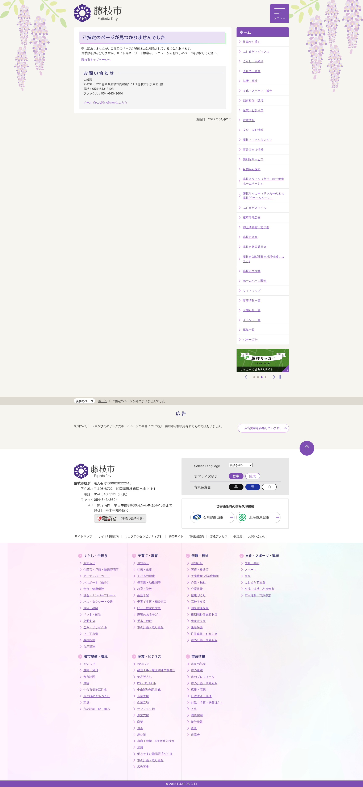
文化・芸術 (252, 563)
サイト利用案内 (108, 536)
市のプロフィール (202, 676)
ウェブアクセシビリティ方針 (144, 536)
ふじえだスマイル (254, 207)
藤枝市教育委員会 (254, 247)
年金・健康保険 (93, 588)
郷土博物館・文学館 (256, 227)
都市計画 (89, 676)
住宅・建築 (90, 608)
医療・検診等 (200, 569)
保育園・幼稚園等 (149, 582)
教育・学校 (144, 588)
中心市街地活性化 (95, 689)
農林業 (141, 734)
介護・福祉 (198, 582)
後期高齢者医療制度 (204, 614)
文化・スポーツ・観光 (257, 90)
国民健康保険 (200, 608)
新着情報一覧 (251, 300)
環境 (86, 702)
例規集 (237, 536)
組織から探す (251, 41)
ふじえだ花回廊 (255, 582)
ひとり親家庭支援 (149, 608)
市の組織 (197, 670)
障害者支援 (198, 621)
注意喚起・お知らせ (204, 633)
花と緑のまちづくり (96, 696)
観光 (248, 576)
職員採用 (197, 715)
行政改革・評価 (201, 696)
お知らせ (89, 563)
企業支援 (143, 696)
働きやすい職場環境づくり (154, 753)
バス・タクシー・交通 (98, 601)
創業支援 (143, 715)
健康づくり (198, 595)
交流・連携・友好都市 (259, 588)
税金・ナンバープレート (99, 595)
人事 (194, 709)
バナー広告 (250, 339)
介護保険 (197, 588)
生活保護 (197, 627)
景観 (86, 683)
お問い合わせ (257, 536)
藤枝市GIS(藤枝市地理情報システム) (263, 259)
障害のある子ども (149, 614)
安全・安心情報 (253, 130)
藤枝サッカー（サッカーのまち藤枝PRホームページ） (263, 195)
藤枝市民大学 (251, 271)
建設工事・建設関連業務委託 (156, 670)
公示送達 (89, 646)
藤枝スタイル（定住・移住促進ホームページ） (263, 181)
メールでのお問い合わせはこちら (105, 102)
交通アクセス (219, 536)
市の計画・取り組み (150, 627)
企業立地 (143, 702)
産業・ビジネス (253, 110)
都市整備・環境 (253, 100)
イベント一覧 (251, 320)
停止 (280, 377)
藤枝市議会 (250, 237)
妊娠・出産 (144, 569)
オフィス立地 (146, 709)
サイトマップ (251, 290)
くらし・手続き (253, 61)
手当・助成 (144, 621)
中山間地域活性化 (149, 689)
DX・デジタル (146, 683)
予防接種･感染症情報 (205, 576)
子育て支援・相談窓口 (152, 601)
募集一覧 (249, 329)
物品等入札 (144, 676)
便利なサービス (253, 159)
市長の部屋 (198, 664)
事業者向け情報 (253, 149)
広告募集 (143, 766)
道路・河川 (90, 670)
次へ (274, 377)
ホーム (245, 32)
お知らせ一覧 (251, 310)
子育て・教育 (251, 71)
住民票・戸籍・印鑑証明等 (101, 569)
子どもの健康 (146, 576)
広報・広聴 (198, 689)
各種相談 (89, 640)
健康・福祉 (250, 80)
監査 (194, 728)
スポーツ (250, 569)
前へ (246, 377)
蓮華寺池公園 (251, 217)
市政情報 (249, 120)
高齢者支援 (198, 601)
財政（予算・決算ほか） (207, 702)
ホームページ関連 (254, 280)
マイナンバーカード (96, 576)
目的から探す (251, 169)
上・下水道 (90, 633)
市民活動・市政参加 (258, 595)
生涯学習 (143, 595)
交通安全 (89, 621)
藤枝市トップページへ (96, 59)
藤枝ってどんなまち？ (257, 139)
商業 (140, 721)
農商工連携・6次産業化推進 (155, 741)
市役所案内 (196, 536)
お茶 (140, 728)
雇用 (140, 747)
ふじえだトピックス (256, 51)
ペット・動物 (92, 614)
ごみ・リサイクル (95, 627)
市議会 (195, 734)
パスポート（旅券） (96, 582)
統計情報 (197, 721)
